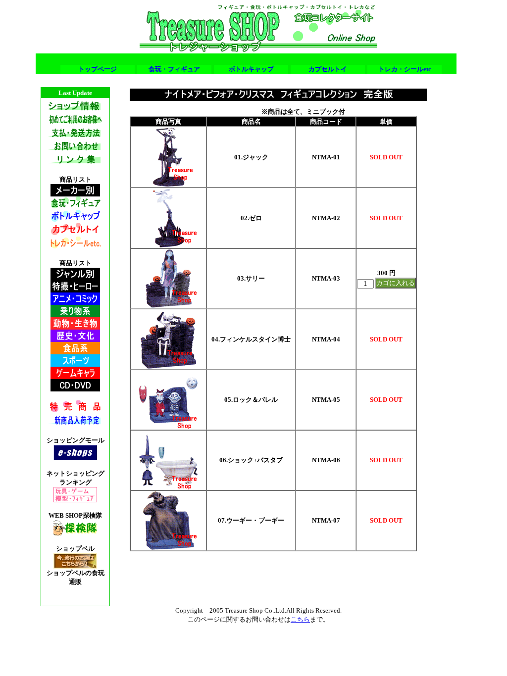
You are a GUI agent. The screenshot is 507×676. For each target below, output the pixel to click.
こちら (300, 619)
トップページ (97, 69)
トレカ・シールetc (404, 69)
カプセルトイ (327, 69)
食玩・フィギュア (174, 69)
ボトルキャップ (251, 69)
